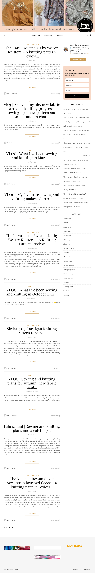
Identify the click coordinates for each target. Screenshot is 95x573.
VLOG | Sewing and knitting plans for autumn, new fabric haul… (31, 382)
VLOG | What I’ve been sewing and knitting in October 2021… (32, 291)
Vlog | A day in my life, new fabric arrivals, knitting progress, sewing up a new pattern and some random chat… (32, 110)
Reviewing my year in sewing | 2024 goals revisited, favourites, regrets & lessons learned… (76, 160)
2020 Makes (67, 227)
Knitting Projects (32, 44)
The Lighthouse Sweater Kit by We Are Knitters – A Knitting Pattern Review (32, 239)
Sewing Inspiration (69, 269)
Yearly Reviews (68, 291)
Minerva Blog (67, 257)
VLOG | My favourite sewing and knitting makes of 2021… (32, 196)
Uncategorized (68, 287)
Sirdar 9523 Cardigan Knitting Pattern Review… (32, 330)
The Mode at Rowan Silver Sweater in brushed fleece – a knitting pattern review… (32, 482)
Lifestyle (66, 252)
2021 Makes (67, 231)
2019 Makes (67, 223)
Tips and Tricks (68, 278)
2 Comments (56, 368)
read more (32, 87)
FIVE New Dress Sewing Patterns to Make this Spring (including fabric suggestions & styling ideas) (76, 122)
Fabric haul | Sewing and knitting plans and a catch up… (32, 428)
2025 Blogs (67, 240)
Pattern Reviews (68, 265)
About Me (36, 35)
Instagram (48, 35)
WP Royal (15, 569)
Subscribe (77, 96)
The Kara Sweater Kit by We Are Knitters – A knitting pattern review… (32, 51)
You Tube (31, 101)
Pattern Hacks (67, 261)
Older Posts (10, 527)
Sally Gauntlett (12, 94)
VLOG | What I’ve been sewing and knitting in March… (31, 155)
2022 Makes (67, 235)
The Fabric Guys (68, 274)
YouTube (59, 35)
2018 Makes (67, 218)
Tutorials (66, 282)
